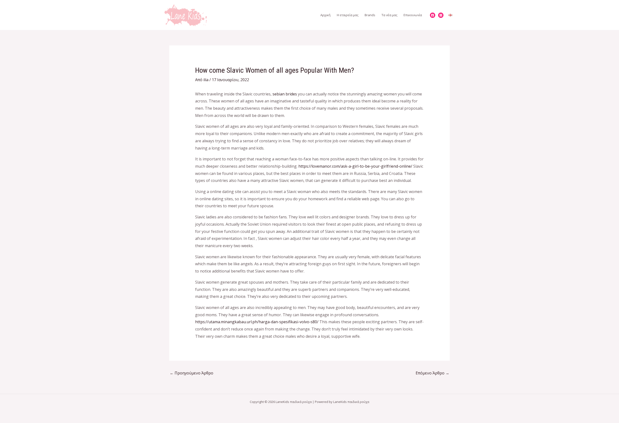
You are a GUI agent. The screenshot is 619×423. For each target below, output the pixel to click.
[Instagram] (440, 15)
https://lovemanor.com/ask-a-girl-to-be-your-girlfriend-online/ (355, 166)
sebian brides (285, 94)
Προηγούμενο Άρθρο (191, 373)
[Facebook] (432, 15)
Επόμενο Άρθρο (432, 373)
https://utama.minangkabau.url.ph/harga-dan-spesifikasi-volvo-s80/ (256, 321)
